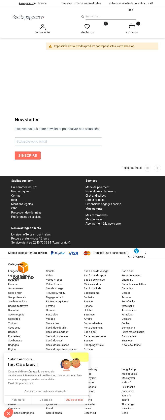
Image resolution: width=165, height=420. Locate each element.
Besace (12, 331)
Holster (88, 310)
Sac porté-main (17, 297)
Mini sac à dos (92, 284)
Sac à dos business (57, 344)
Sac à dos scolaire (57, 336)
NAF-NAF (126, 382)
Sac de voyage (54, 288)
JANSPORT (89, 391)
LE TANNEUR (90, 412)
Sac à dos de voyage (96, 271)
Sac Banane (15, 340)
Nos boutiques (20, 191)
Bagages (13, 279)
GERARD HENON (54, 412)
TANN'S (125, 399)
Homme (13, 284)
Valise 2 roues (54, 284)
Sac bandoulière (17, 301)
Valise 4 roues (54, 279)
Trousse (126, 297)
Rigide (12, 349)
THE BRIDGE (128, 404)
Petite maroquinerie (57, 301)
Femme (50, 305)
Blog (14, 199)
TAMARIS (126, 395)
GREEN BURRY (90, 369)
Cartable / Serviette (95, 336)
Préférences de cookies (26, 216)
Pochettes (14, 336)
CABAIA (12, 404)
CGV (14, 208)
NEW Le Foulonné (131, 344)
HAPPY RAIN (90, 378)
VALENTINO (127, 408)
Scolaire (88, 349)
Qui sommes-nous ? (24, 187)
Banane (88, 305)
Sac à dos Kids (92, 288)
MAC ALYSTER (128, 378)
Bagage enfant (54, 297)
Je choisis (46, 399)
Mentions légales (22, 204)
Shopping (127, 279)
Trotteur (12, 323)
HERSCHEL (89, 382)
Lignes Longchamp (19, 275)
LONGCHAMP (129, 369)
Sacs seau (14, 327)
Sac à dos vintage (94, 279)
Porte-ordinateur (93, 323)
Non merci (18, 399)
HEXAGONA (90, 386)
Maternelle (128, 305)
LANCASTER (89, 404)
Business (89, 314)
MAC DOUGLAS (129, 373)
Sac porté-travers (18, 305)
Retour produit (95, 199)
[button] (8, 413)
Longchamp (15, 271)
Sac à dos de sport (95, 275)
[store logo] (45, 17)
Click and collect (96, 195)
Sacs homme (91, 292)
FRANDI (49, 408)
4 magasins (26, 3)
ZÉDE (125, 412)
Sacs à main (15, 292)
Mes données (94, 219)
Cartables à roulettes (134, 284)
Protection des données (26, 212)
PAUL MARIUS (128, 386)
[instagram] (157, 168)
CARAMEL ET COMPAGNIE (21, 412)
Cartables (127, 288)
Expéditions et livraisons (101, 191)
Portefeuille (128, 301)
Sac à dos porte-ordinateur (61, 349)
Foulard (126, 323)
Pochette (89, 297)
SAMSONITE (128, 391)
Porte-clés (52, 314)
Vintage (50, 318)
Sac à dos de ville (56, 327)
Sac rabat (13, 310)
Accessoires (15, 288)
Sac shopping (16, 314)
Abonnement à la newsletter (104, 223)
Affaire (88, 318)
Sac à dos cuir (54, 340)
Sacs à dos (52, 323)
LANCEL (88, 408)
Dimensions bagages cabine (103, 204)
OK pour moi (74, 399)
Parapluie (127, 314)
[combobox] (111, 16)
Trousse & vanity (55, 292)
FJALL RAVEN (52, 404)
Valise (49, 275)
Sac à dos (14, 318)
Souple (50, 271)
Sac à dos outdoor (57, 331)
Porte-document (93, 327)
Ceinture (126, 318)
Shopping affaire (94, 344)
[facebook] (147, 168)
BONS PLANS (128, 327)
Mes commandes (97, 215)
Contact (16, 195)
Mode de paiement (97, 187)
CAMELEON (14, 408)
